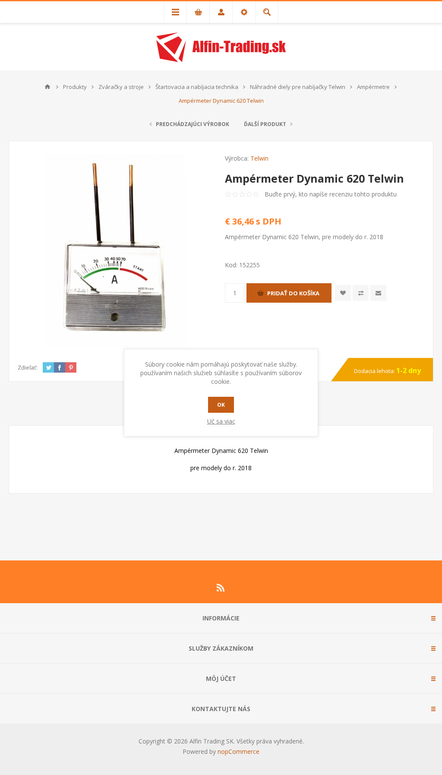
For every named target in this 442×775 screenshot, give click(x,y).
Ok (221, 404)
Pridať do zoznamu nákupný (361, 293)
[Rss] (221, 588)
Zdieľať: (28, 367)
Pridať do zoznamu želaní (343, 293)
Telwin (259, 158)
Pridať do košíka (293, 293)
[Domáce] (47, 87)
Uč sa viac (221, 421)
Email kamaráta (378, 293)
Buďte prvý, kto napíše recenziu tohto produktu (331, 194)
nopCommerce (238, 751)
